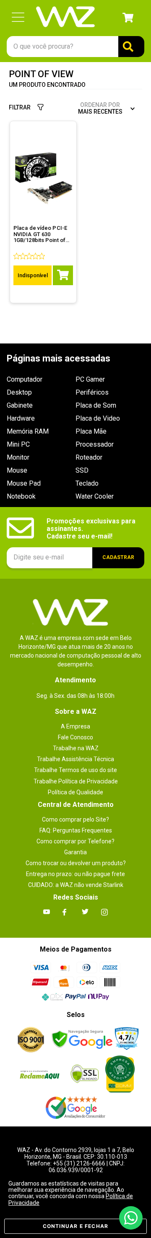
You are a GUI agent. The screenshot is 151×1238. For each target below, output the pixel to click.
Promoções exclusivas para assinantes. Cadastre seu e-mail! (92, 529)
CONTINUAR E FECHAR (76, 1226)
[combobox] (75, 46)
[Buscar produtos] (131, 46)
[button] (18, 18)
